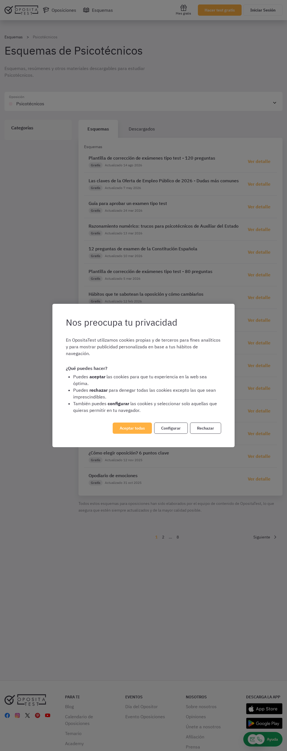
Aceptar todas (132, 428)
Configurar (171, 428)
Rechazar (205, 428)
